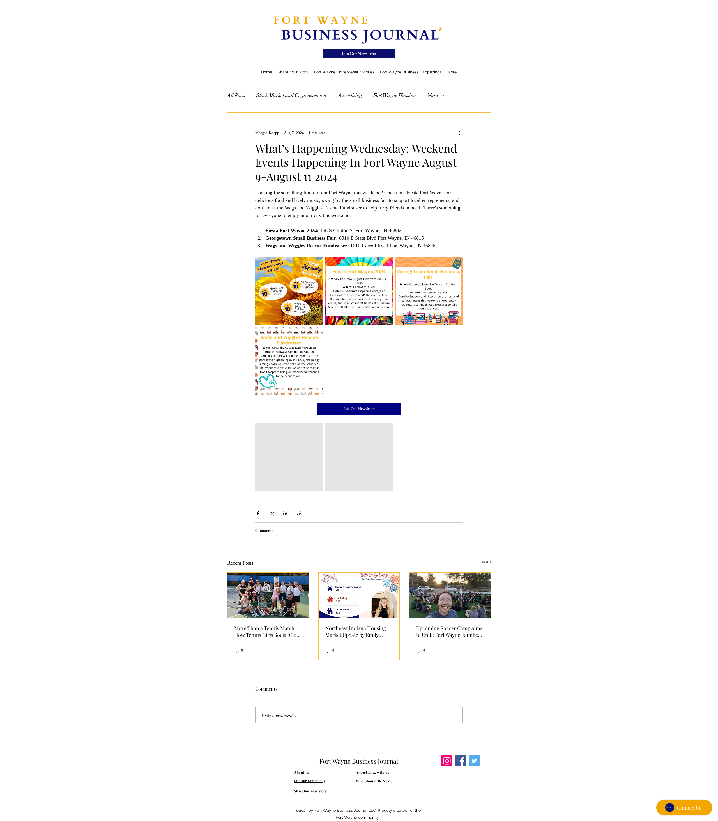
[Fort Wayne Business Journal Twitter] (474, 760)
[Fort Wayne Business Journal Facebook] (460, 760)
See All (485, 562)
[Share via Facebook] (258, 513)
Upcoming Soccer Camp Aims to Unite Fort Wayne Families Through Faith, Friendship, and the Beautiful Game (449, 631)
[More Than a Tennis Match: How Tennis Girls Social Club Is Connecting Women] (268, 595)
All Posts (236, 95)
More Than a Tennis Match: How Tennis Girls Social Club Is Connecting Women (266, 631)
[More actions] (459, 132)
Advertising (350, 95)
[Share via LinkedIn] (285, 513)
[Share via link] (299, 513)
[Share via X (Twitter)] (271, 513)
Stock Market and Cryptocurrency (291, 95)
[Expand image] (289, 291)
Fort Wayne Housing (394, 95)
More (432, 95)
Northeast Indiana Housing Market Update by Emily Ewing (355, 631)
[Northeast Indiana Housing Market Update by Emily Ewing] (359, 595)
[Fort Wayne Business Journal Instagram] (446, 760)
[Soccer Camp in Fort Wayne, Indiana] (450, 595)
